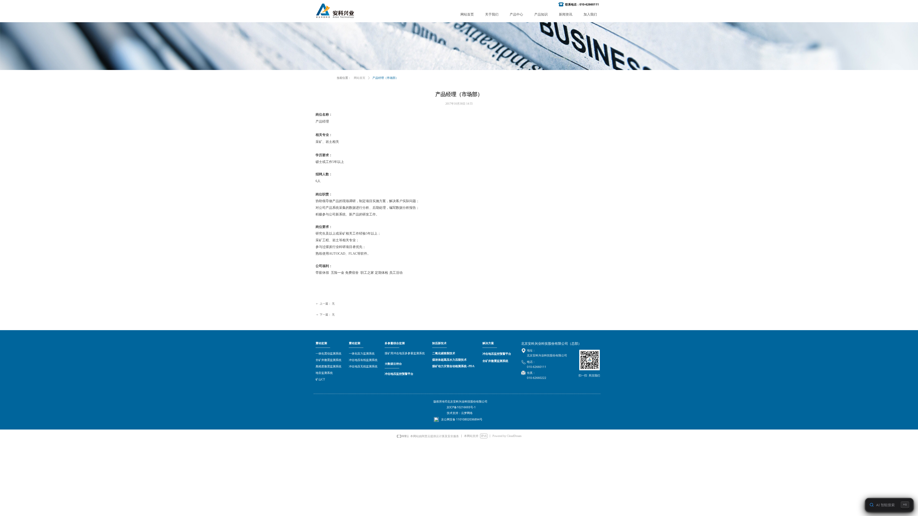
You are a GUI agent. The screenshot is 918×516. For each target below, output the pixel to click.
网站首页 (359, 78)
